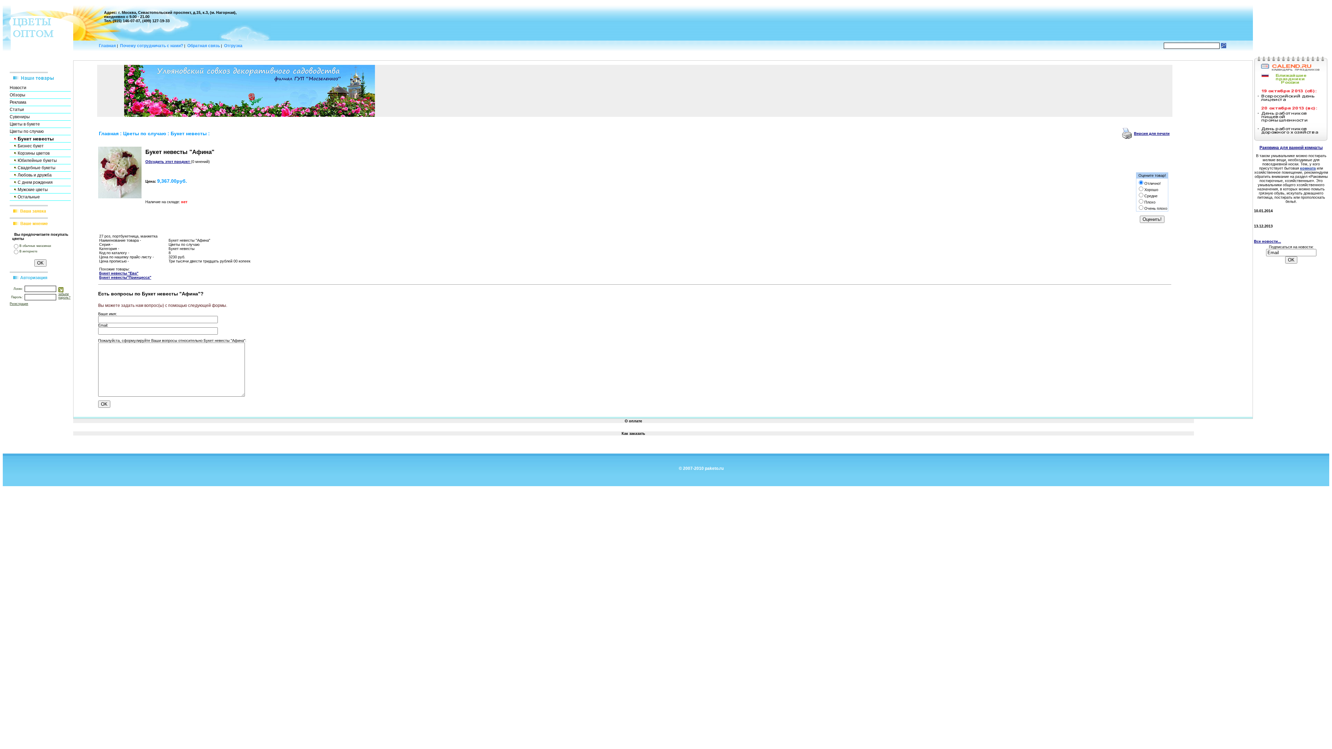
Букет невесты (189, 133)
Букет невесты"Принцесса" (125, 277)
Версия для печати (1152, 133)
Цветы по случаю (27, 131)
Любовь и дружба (35, 175)
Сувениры (20, 116)
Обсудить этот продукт (168, 162)
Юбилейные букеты (37, 160)
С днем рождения (35, 182)
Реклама (18, 102)
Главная (107, 45)
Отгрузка (234, 45)
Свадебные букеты (37, 167)
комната (1308, 168)
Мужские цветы (33, 189)
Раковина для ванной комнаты (1291, 147)
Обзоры (17, 95)
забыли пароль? (64, 295)
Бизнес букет (31, 146)
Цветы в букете (25, 124)
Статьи (17, 109)
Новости (18, 87)
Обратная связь (203, 45)
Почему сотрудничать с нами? (151, 45)
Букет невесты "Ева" (118, 273)
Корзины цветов (34, 153)
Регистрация (19, 303)
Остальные (29, 197)
